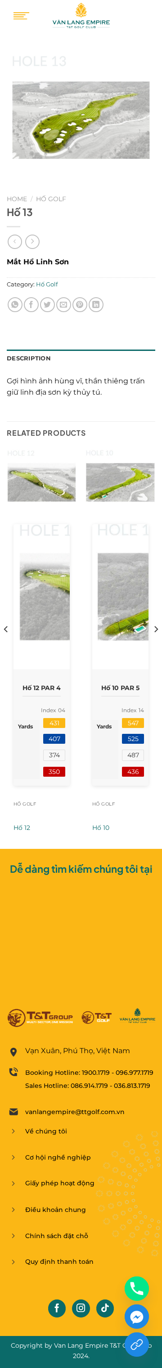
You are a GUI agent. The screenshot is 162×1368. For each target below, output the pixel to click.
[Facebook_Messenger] (137, 1316)
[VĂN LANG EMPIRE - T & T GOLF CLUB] (81, 16)
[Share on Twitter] (47, 304)
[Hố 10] (120, 482)
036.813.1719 (132, 1086)
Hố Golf (51, 199)
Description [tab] (29, 358)
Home (17, 199)
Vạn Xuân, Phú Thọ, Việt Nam (77, 1050)
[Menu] (21, 16)
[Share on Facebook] (31, 304)
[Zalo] (137, 1344)
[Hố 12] (41, 482)
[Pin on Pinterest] (79, 304)
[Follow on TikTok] (105, 1308)
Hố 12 (22, 827)
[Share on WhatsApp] (15, 304)
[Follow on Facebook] (57, 1308)
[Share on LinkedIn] (96, 304)
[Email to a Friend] (63, 304)
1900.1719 (96, 1073)
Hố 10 (100, 827)
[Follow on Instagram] (81, 1308)
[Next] (155, 647)
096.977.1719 (134, 1073)
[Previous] (6, 647)
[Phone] (137, 1288)
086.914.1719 (89, 1086)
